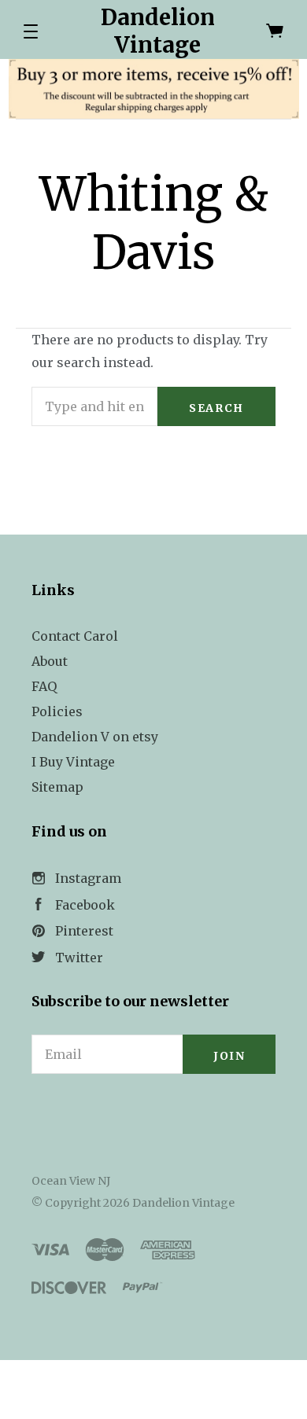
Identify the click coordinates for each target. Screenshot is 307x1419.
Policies (57, 711)
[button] (31, 31)
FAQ (44, 686)
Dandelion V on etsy (94, 736)
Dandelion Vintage (158, 31)
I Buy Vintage (73, 762)
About (49, 661)
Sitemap (57, 787)
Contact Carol (74, 636)
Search (216, 408)
